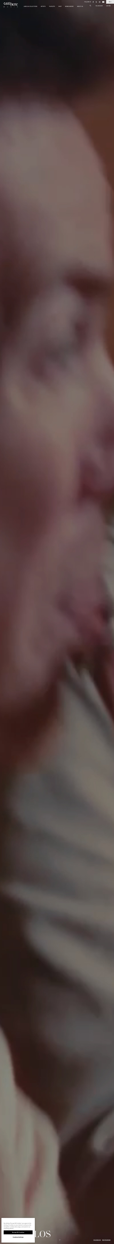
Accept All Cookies (18, 1232)
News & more (69, 6)
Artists (43, 6)
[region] (18, 1230)
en (109, 2)
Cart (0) (108, 5)
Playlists (52, 6)
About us (80, 6)
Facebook (97, 1240)
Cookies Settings (18, 1237)
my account (99, 5)
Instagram (106, 1240)
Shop (60, 6)
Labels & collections (30, 6)
